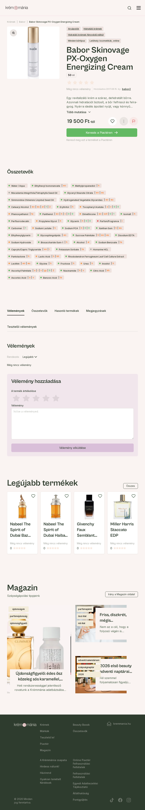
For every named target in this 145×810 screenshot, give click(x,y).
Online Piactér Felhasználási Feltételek (81, 764)
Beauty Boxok (81, 724)
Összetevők (80, 731)
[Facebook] (120, 800)
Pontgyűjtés (80, 799)
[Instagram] (129, 800)
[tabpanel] (72, 399)
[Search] (129, 8)
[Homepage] (17, 8)
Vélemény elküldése (72, 448)
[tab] (15, 311)
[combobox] (30, 356)
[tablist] (72, 319)
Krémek (11, 22)
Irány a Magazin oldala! (121, 594)
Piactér (44, 743)
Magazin (45, 750)
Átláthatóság (81, 793)
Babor (22, 22)
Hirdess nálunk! (49, 766)
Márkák (44, 731)
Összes (130, 485)
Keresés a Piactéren (99, 132)
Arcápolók (73, 28)
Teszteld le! (47, 737)
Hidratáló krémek (93, 28)
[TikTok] (112, 800)
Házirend (45, 772)
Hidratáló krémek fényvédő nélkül (86, 34)
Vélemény (17, 405)
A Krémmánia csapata (53, 760)
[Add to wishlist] (33, 496)
